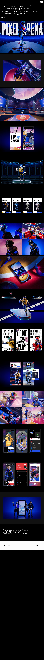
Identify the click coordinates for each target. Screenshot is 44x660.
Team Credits (25, 533)
